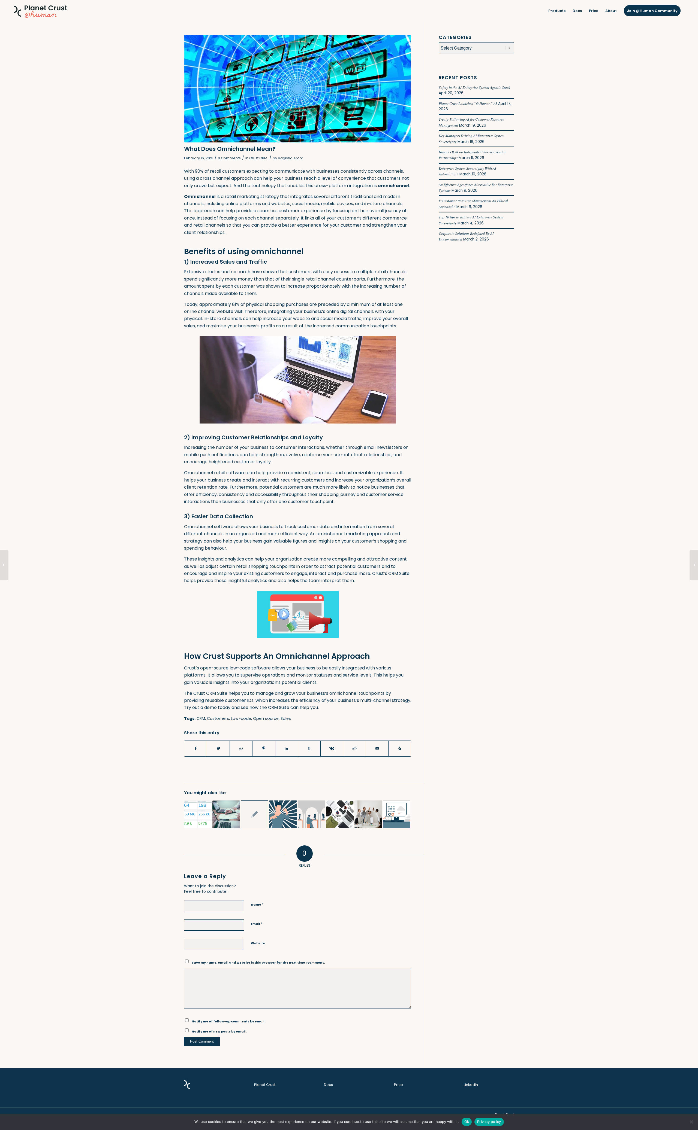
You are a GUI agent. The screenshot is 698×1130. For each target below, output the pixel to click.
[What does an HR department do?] (4, 565)
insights (206, 559)
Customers (218, 718)
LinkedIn (471, 1084)
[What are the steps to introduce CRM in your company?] (368, 814)
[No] (691, 1122)
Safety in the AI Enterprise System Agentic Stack (474, 87)
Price (398, 1084)
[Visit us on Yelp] (400, 748)
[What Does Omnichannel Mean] (297, 88)
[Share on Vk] (332, 748)
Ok (466, 1121)
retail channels (209, 225)
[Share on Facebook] (195, 748)
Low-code (241, 718)
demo (210, 707)
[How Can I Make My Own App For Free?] (254, 814)
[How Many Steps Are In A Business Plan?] (226, 814)
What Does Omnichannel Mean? (230, 149)
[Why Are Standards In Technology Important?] (340, 814)
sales (189, 326)
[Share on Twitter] (218, 748)
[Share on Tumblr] (309, 748)
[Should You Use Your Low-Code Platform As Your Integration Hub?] (396, 814)
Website (258, 943)
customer (244, 462)
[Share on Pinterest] (263, 748)
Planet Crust (264, 1084)
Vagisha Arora (290, 158)
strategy (269, 196)
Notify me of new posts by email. (219, 1031)
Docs (328, 1084)
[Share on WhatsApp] (241, 748)
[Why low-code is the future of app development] (311, 814)
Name (257, 904)
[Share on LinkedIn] (286, 748)
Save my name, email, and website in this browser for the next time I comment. (258, 962)
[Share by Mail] (377, 748)
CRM (201, 718)
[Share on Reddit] (354, 748)
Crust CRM (258, 158)
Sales (286, 718)
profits (268, 326)
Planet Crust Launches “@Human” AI (468, 103)
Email (256, 923)
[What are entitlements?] (694, 565)
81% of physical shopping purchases (270, 304)
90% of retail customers (220, 171)
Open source (266, 718)
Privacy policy (489, 1121)
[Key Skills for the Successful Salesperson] (198, 814)
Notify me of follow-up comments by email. (228, 1021)
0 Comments (229, 158)
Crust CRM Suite (210, 693)
